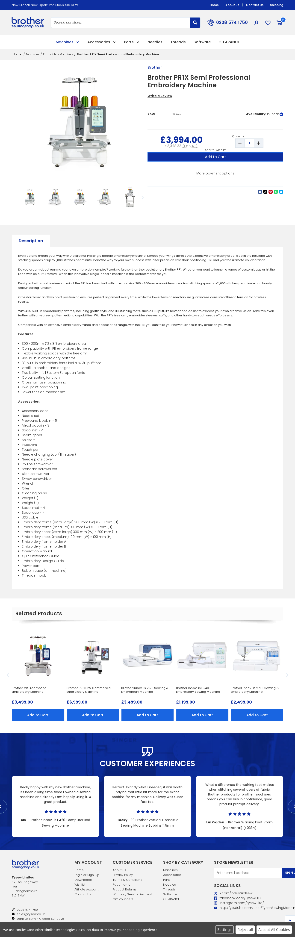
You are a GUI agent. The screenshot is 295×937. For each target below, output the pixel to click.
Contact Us (254, 4)
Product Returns (124, 889)
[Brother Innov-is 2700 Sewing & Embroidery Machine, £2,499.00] (257, 655)
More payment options (215, 173)
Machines (65, 42)
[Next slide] (142, 197)
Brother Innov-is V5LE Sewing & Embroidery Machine (145, 689)
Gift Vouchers (123, 899)
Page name (121, 884)
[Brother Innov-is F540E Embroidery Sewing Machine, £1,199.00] (202, 655)
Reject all (245, 929)
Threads (178, 42)
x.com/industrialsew (216, 893)
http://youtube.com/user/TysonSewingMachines (216, 907)
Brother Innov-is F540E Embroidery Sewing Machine (198, 689)
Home (214, 4)
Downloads (83, 880)
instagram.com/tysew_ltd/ (216, 903)
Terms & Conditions (127, 880)
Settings (224, 929)
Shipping (276, 4)
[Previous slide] (8, 675)
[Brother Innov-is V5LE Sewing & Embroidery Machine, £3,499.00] (147, 655)
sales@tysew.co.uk (31, 914)
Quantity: (238, 136)
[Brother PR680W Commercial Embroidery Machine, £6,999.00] (93, 655)
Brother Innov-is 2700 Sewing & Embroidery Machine (255, 689)
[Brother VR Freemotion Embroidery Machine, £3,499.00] (38, 655)
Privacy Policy (123, 875)
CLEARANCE (229, 42)
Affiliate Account (86, 889)
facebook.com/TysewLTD (216, 898)
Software (202, 42)
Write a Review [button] (160, 96)
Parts (129, 42)
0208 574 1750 (232, 22)
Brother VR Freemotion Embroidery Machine (29, 689)
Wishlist (79, 884)
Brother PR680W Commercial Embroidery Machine (89, 689)
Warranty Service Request (132, 894)
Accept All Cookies (274, 929)
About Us (232, 4)
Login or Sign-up (86, 875)
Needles (155, 42)
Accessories (98, 42)
